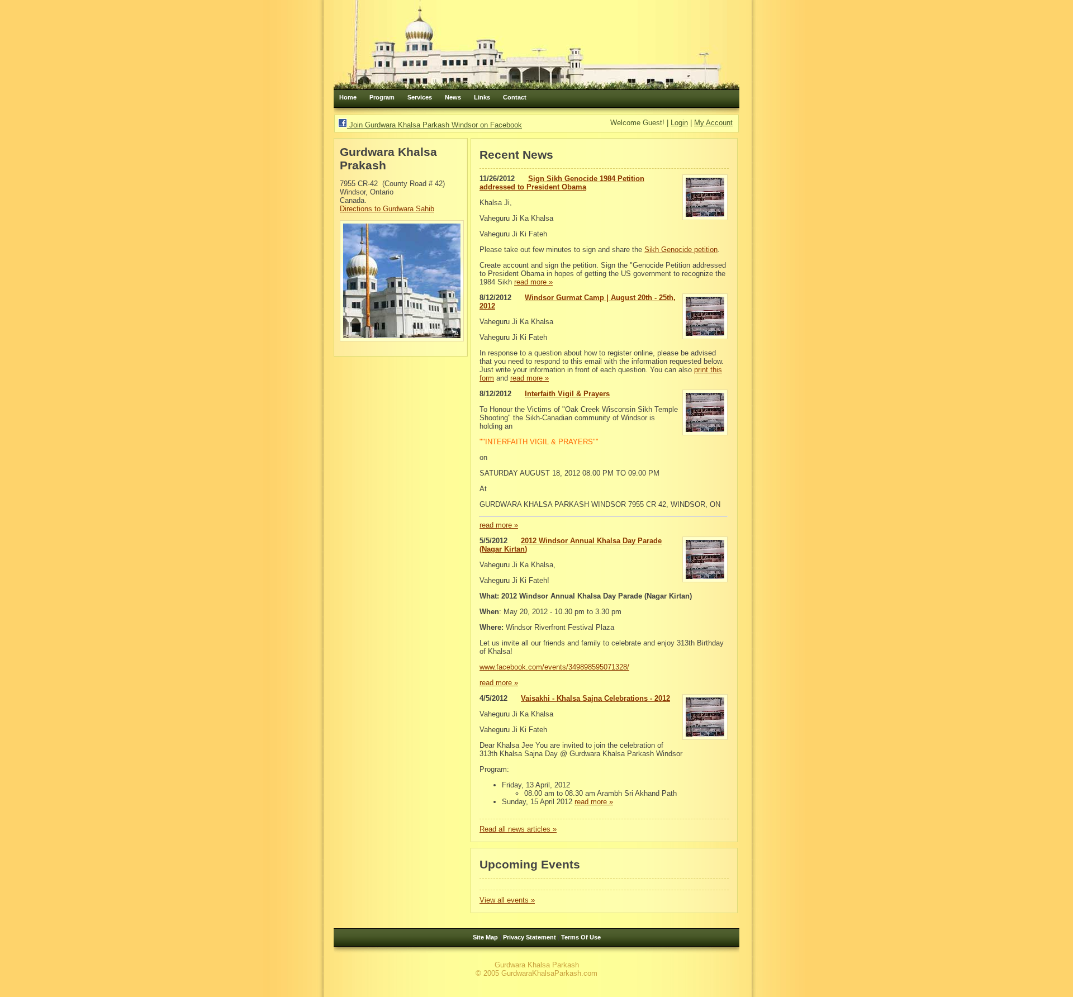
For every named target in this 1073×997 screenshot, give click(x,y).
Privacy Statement (529, 937)
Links (482, 97)
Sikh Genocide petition (681, 249)
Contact (514, 97)
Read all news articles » (518, 829)
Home (348, 97)
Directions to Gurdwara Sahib (387, 209)
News (453, 97)
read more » (533, 282)
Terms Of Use (581, 937)
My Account (713, 122)
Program (382, 97)
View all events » (507, 900)
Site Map (485, 937)
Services (419, 97)
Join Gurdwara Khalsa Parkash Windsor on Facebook (434, 125)
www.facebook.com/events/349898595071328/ (554, 667)
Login (679, 122)
